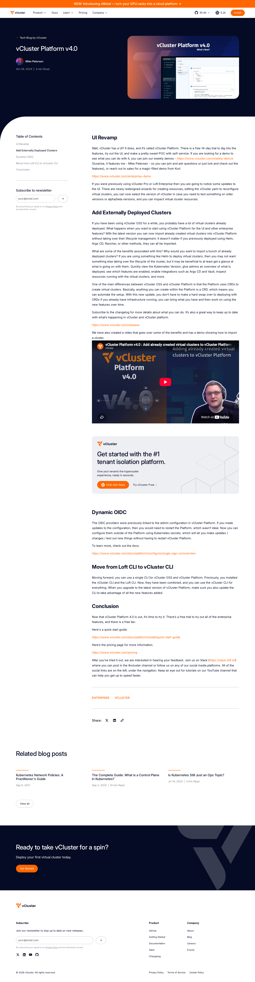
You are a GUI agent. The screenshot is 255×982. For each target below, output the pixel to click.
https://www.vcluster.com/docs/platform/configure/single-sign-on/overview (144, 553)
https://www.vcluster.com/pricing (114, 652)
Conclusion (23, 169)
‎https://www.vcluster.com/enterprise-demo (121, 176)
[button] (39, 13)
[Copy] (122, 720)
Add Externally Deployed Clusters (36, 150)
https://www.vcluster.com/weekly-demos (205, 158)
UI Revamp (22, 144)
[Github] (37, 955)
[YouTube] (30, 955)
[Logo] (17, 13)
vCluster (122, 697)
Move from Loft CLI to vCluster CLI (37, 163)
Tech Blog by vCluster (33, 37)
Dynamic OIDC (25, 156)
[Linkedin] (114, 720)
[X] (106, 720)
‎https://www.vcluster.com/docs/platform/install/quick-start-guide (136, 637)
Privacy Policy (52, 206)
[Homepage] (26, 905)
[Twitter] (18, 955)
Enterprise (100, 697)
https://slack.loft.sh (222, 660)
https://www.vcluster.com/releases (116, 325)
